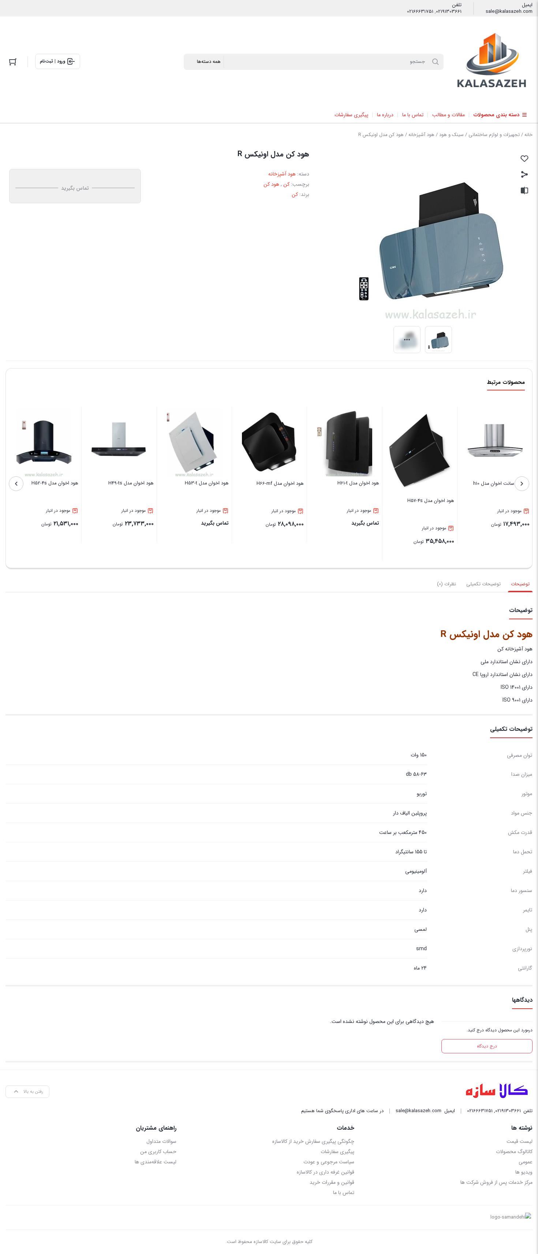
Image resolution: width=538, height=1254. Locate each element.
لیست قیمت (520, 1141)
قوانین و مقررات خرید (332, 1182)
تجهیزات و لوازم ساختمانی (494, 135)
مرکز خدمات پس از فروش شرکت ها (496, 1182)
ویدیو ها (524, 1172)
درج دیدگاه (487, 1046)
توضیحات (520, 584)
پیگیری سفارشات (337, 1152)
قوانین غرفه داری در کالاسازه (325, 1172)
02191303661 (449, 11)
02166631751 (420, 11)
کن (286, 184)
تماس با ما (343, 1193)
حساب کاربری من (158, 1152)
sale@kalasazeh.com (509, 11)
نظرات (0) (446, 584)
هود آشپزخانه (421, 135)
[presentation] (522, 483)
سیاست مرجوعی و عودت (328, 1162)
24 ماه (420, 968)
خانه (528, 135)
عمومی (526, 1162)
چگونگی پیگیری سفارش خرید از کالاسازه (313, 1141)
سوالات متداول (161, 1141)
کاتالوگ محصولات (514, 1152)
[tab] (520, 584)
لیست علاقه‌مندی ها (155, 1162)
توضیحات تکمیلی (483, 584)
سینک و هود (451, 135)
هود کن (271, 184)
